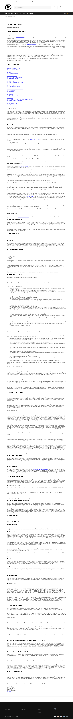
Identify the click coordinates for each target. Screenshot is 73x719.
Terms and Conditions (25, 707)
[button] (66, 13)
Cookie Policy (7, 709)
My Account (54, 8)
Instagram (39, 709)
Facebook (39, 707)
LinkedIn (39, 712)
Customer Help (60, 8)
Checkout (66, 8)
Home (6, 16)
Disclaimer (7, 710)
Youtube (39, 710)
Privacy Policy (7, 707)
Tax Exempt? (23, 710)
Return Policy (23, 709)
